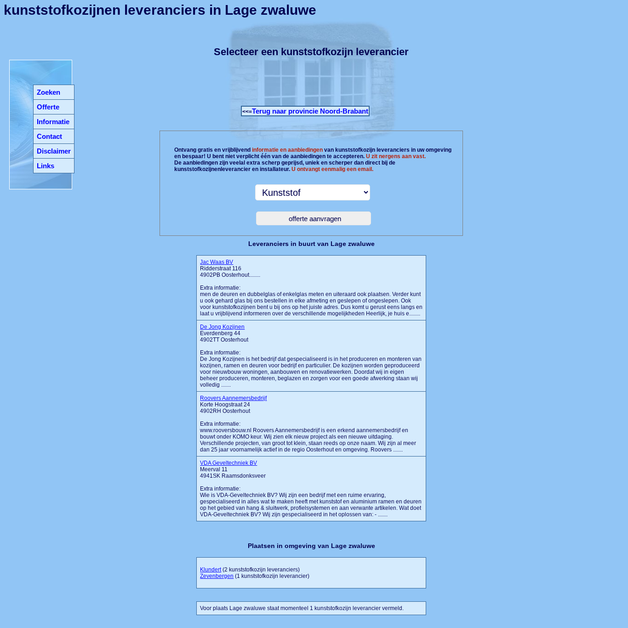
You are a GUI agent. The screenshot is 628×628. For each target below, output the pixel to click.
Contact (49, 136)
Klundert (210, 569)
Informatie (53, 122)
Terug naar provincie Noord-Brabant (310, 111)
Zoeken (48, 92)
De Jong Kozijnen (222, 327)
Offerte (48, 107)
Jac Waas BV (216, 262)
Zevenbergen (217, 576)
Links (45, 166)
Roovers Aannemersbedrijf (233, 398)
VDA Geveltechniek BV (228, 463)
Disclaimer (54, 151)
